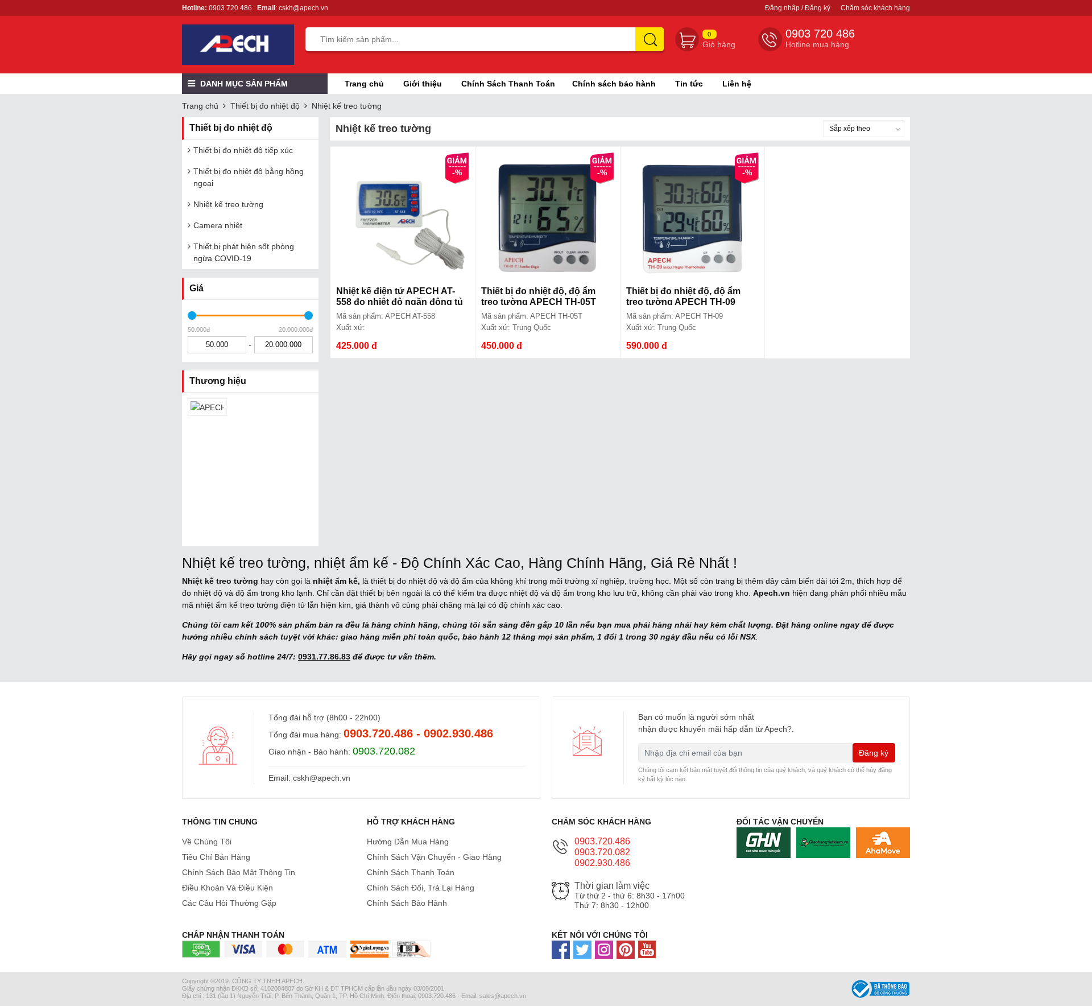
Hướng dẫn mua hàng (408, 841)
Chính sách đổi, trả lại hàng (420, 887)
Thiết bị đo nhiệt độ (265, 105)
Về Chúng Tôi (206, 841)
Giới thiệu (422, 83)
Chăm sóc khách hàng (875, 8)
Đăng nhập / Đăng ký (797, 8)
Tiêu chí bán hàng (216, 856)
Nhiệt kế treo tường (347, 105)
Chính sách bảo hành (614, 83)
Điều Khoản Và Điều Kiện (227, 887)
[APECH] (207, 407)
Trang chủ (364, 83)
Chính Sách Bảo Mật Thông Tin (238, 872)
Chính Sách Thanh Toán (508, 83)
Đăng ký (873, 752)
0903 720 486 (230, 8)
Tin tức (689, 83)
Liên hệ (736, 83)
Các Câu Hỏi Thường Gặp (229, 903)
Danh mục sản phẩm (243, 83)
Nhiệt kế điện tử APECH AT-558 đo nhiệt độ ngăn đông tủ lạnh (399, 302)
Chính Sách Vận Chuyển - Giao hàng (434, 856)
